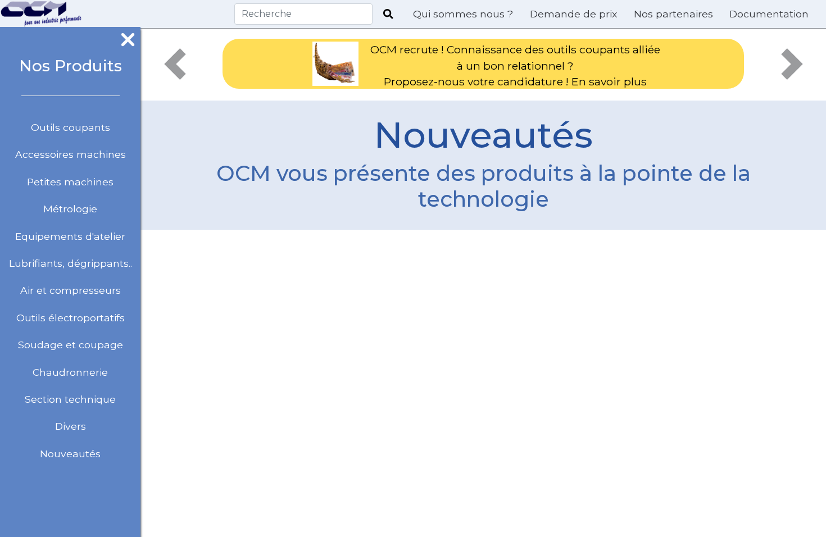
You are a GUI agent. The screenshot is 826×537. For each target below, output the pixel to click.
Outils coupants (70, 127)
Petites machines (70, 182)
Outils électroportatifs (70, 318)
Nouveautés (70, 453)
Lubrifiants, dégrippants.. (70, 263)
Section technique (70, 399)
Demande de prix (573, 14)
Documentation (769, 14)
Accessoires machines (70, 154)
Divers (70, 426)
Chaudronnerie (70, 372)
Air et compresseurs (70, 290)
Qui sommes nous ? (463, 14)
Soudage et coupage (70, 345)
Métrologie (70, 209)
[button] (174, 64)
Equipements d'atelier (70, 236)
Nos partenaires (673, 14)
